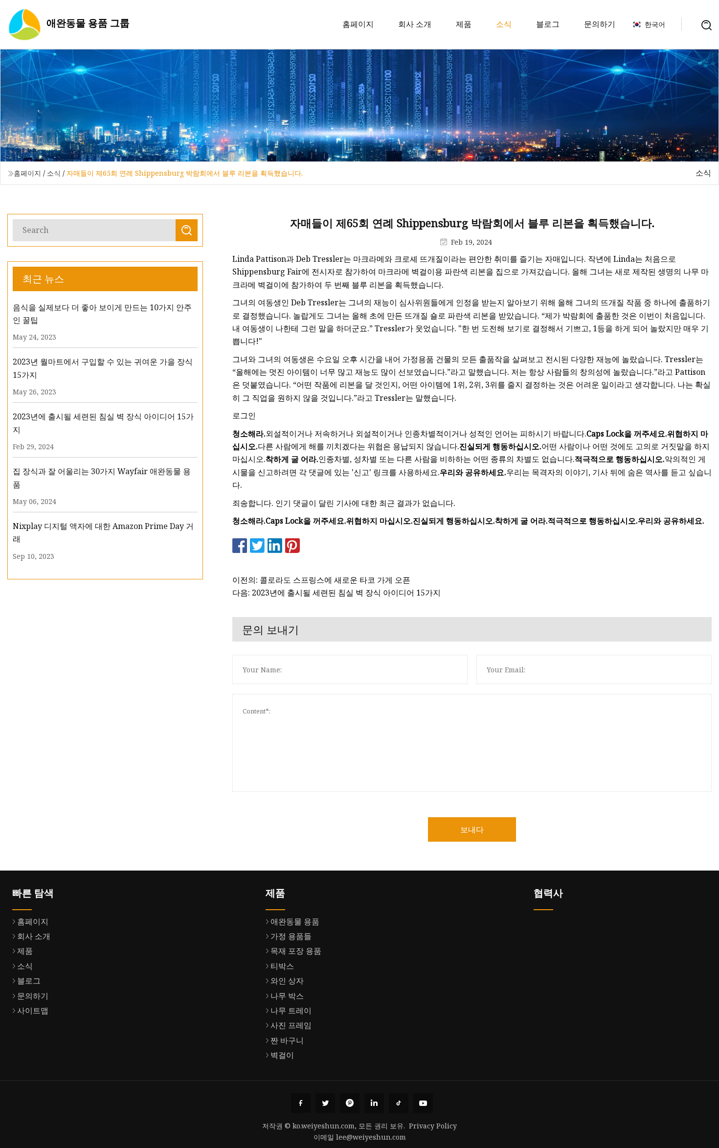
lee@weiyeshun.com (371, 1137)
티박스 (282, 966)
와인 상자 (287, 980)
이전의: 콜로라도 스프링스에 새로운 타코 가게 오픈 (321, 579)
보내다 (472, 829)
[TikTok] (398, 1103)
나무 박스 (287, 995)
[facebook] (301, 1103)
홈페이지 (358, 24)
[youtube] (423, 1103)
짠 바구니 (287, 1040)
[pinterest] (350, 1103)
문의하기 (599, 24)
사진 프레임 (291, 1025)
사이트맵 (32, 1010)
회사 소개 (414, 24)
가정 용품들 (291, 936)
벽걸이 (282, 1055)
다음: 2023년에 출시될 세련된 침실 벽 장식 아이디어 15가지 (336, 592)
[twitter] (325, 1103)
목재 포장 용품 (295, 950)
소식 (504, 24)
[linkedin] (374, 1103)
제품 (464, 24)
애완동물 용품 (294, 921)
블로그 (548, 24)
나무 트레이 (291, 1010)
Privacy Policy (433, 1125)
